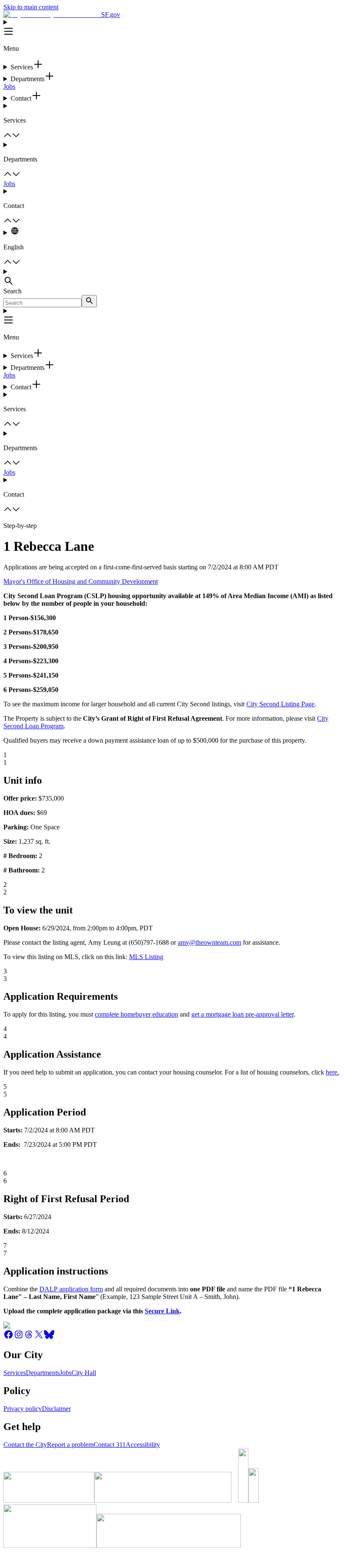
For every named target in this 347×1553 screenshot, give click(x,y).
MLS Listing (146, 956)
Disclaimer (56, 1408)
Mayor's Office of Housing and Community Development (80, 581)
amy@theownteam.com (209, 942)
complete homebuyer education (136, 1014)
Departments (43, 1372)
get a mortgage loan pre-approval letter (242, 1014)
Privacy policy (22, 1408)
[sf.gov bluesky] (49, 1337)
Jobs (9, 86)
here (331, 1072)
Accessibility (143, 1444)
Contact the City (25, 1444)
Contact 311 (110, 1444)
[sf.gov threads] (29, 1337)
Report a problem (70, 1444)
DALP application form (71, 1289)
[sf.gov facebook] (8, 1337)
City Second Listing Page (280, 704)
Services (14, 1372)
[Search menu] (173, 277)
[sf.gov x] (39, 1337)
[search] (89, 301)
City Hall (84, 1372)
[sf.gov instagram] (19, 1337)
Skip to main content (30, 7)
